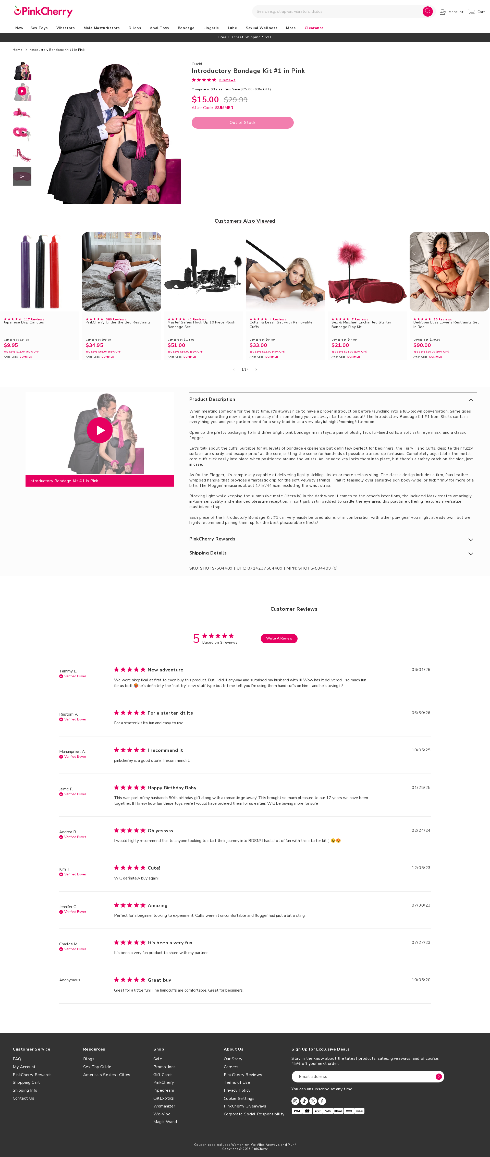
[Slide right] (256, 369)
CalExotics (163, 1098)
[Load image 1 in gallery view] (22, 71)
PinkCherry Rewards (32, 1075)
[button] (40, 28)
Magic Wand (165, 1122)
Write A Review (279, 638)
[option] (245, 37)
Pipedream (163, 1090)
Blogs (89, 1059)
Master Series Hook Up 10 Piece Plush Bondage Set (202, 324)
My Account (24, 1067)
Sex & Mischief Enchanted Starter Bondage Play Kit (361, 324)
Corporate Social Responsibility (254, 1114)
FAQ (17, 1059)
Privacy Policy (237, 1090)
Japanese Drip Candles (24, 322)
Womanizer (164, 1106)
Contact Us (23, 1098)
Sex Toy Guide (97, 1067)
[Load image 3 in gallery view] (22, 134)
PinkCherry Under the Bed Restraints (118, 322)
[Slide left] (233, 369)
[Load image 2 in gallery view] (22, 113)
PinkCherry (163, 1082)
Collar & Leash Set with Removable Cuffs (281, 324)
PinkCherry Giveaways (245, 1106)
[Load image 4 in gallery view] (22, 155)
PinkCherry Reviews (243, 1075)
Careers (231, 1067)
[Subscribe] (438, 1076)
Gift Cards (163, 1075)
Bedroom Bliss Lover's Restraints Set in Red (446, 324)
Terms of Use (237, 1082)
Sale (157, 1059)
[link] (214, 79)
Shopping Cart (26, 1082)
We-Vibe (161, 1114)
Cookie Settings (239, 1098)
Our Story (233, 1059)
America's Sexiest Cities (106, 1075)
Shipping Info (25, 1090)
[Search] (428, 11)
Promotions (164, 1067)
